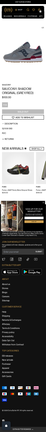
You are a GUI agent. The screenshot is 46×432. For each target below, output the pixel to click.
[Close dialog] (43, 202)
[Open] (6, 425)
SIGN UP (34, 221)
